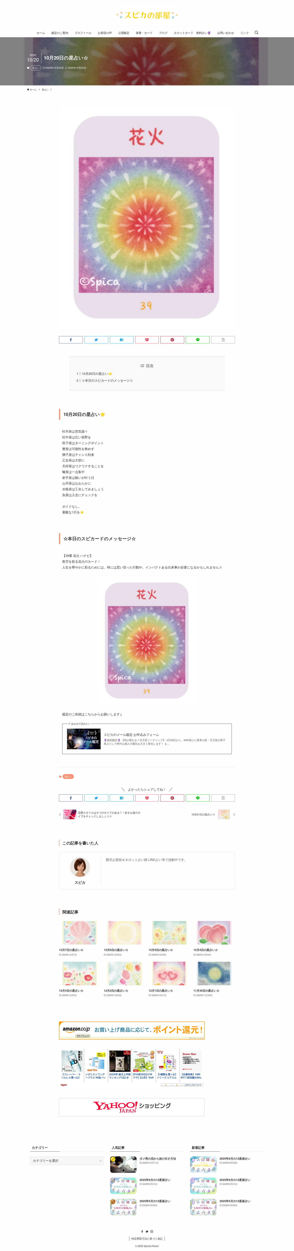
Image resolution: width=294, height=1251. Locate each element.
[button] (71, 339)
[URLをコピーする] (223, 339)
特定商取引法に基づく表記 (147, 1238)
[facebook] (142, 1231)
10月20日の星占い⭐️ (97, 373)
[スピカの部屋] (147, 15)
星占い (35, 67)
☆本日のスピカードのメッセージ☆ (107, 380)
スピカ (80, 882)
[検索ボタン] (256, 32)
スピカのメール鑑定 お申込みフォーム (131, 734)
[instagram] (152, 1231)
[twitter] (147, 1231)
